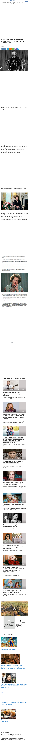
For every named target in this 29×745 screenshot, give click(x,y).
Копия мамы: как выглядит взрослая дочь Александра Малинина (12, 393)
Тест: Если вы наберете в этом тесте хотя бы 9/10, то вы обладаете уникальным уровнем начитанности (14, 686)
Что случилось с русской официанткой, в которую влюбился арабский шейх (14, 546)
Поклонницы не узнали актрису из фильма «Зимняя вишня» (14, 461)
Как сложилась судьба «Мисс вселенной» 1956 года (12, 525)
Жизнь (2, 46)
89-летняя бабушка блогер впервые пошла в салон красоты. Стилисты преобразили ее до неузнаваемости (14, 569)
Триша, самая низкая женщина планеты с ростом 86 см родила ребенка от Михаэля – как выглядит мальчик (13, 440)
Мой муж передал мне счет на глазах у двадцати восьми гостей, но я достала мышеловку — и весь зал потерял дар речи (13, 667)
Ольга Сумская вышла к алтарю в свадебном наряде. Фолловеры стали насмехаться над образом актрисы (14, 416)
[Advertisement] (14, 20)
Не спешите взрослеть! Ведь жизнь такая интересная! (12, 591)
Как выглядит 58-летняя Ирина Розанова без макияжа (13, 483)
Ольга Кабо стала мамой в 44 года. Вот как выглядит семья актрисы (14, 505)
